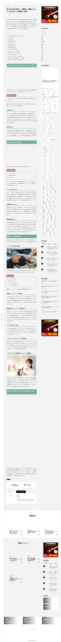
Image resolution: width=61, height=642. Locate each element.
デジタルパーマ (48, 136)
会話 (55, 185)
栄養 (43, 206)
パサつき (51, 142)
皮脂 (55, 214)
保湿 (48, 187)
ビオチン (50, 147)
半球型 (47, 193)
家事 (53, 196)
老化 (55, 220)
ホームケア (51, 166)
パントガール (53, 145)
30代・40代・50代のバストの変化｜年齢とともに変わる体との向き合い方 (49, 297)
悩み (42, 39)
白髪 (42, 49)
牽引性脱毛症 (44, 211)
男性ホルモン (49, 212)
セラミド (55, 126)
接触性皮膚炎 (44, 203)
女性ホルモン (44, 196)
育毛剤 (47, 222)
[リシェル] (9, 2)
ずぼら (51, 126)
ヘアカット (49, 158)
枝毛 (53, 204)
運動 (52, 228)
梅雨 (46, 206)
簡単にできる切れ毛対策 (11, 47)
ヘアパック (49, 161)
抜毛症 (54, 201)
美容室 (43, 220)
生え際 (53, 211)
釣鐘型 (53, 230)
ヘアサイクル (51, 160)
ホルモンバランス (45, 169)
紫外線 (52, 217)
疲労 (54, 212)
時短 (46, 204)
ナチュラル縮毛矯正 (52, 139)
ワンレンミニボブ (45, 182)
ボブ (49, 168)
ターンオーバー (44, 131)
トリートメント (44, 139)
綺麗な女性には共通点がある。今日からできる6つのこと (49, 287)
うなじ (48, 94)
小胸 (50, 198)
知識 (42, 51)
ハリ (48, 145)
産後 (42, 47)
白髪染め (50, 214)
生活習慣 (43, 212)
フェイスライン (53, 150)
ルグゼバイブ (44, 179)
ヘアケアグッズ (44, 160)
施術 (53, 203)
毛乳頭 (50, 206)
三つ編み (51, 182)
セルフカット (44, 128)
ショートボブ (44, 118)
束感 (49, 204)
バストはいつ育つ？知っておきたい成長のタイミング (49, 312)
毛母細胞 (55, 206)
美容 (42, 53)
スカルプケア (43, 33)
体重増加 (43, 187)
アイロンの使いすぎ (13, 42)
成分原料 (43, 41)
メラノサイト (44, 177)
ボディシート (44, 168)
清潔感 (48, 209)
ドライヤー (51, 137)
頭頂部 (50, 233)
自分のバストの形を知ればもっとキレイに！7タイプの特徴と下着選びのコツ (49, 307)
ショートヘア (50, 117)
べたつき (50, 163)
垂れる (55, 193)
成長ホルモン (44, 201)
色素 (43, 225)
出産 (43, 190)
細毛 (55, 217)
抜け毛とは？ (12, 39)
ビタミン (54, 147)
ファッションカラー (45, 150)
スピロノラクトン (45, 126)
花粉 (46, 225)
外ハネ (43, 195)
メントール (50, 177)
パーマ (43, 142)
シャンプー (44, 117)
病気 (43, 214)
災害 (52, 209)
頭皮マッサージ (44, 233)
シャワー (51, 115)
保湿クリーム (53, 187)
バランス (43, 145)
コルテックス (51, 110)
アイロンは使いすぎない (13, 54)
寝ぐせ (43, 198)
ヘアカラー (55, 158)
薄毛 (42, 55)
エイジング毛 (44, 96)
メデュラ (54, 174)
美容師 (48, 220)
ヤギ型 (55, 177)
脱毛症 (54, 222)
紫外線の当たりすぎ (13, 44)
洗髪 (42, 45)
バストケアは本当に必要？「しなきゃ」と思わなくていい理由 (49, 292)
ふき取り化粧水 (44, 152)
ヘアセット (44, 161)
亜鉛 (46, 185)
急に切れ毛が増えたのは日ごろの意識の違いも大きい (16, 59)
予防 (43, 185)
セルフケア (50, 128)
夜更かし (48, 195)
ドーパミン (54, 136)
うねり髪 (52, 94)
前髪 (42, 37)
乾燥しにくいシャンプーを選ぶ (14, 51)
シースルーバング (45, 115)
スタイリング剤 (44, 123)
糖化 (48, 217)
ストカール (51, 123)
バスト (42, 35)
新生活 (50, 203)
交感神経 (50, 185)
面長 (46, 231)
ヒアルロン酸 (44, 147)
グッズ (42, 31)
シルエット (44, 120)
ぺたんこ (55, 163)
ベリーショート (44, 166)
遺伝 (43, 230)
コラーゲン (55, 109)
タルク (43, 134)
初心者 (55, 190)
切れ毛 (51, 190)
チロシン (53, 134)
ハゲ (47, 142)
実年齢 (50, 196)
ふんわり (50, 155)
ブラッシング (44, 153)
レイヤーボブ (51, 179)
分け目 (47, 190)
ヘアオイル (44, 158)
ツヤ (43, 136)
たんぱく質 (48, 134)
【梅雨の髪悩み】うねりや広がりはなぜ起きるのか (49, 281)
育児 (43, 222)
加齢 (43, 193)
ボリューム (53, 168)
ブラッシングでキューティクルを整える (16, 56)
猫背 (49, 211)
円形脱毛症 (53, 188)
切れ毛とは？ (12, 37)
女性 (52, 195)
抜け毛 (42, 43)
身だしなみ (48, 228)
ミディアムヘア (52, 171)
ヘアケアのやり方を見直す (14, 49)
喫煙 (50, 193)
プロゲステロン (44, 155)
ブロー (50, 153)
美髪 (51, 220)
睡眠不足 (43, 217)
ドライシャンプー (45, 137)
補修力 (43, 228)
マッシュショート (45, 171)
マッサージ (51, 169)
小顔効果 (55, 198)
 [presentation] (57, 515)
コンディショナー (45, 112)
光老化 (43, 188)
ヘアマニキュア (44, 163)
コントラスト (52, 112)
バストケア (48, 144)
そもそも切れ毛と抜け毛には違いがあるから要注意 (15, 35)
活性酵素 (43, 209)
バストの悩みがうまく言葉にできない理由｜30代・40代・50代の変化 (49, 302)
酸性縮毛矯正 (48, 230)
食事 (42, 57)
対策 (47, 198)
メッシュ (50, 174)
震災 (43, 231)
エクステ (50, 96)
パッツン (53, 144)
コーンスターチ (49, 109)
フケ (50, 152)
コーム (43, 109)
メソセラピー (44, 174)
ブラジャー (54, 152)
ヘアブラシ (55, 161)
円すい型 (48, 188)
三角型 (56, 182)
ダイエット (51, 131)
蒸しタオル (51, 225)
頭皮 (50, 231)
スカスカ (49, 120)
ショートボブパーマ (52, 118)
